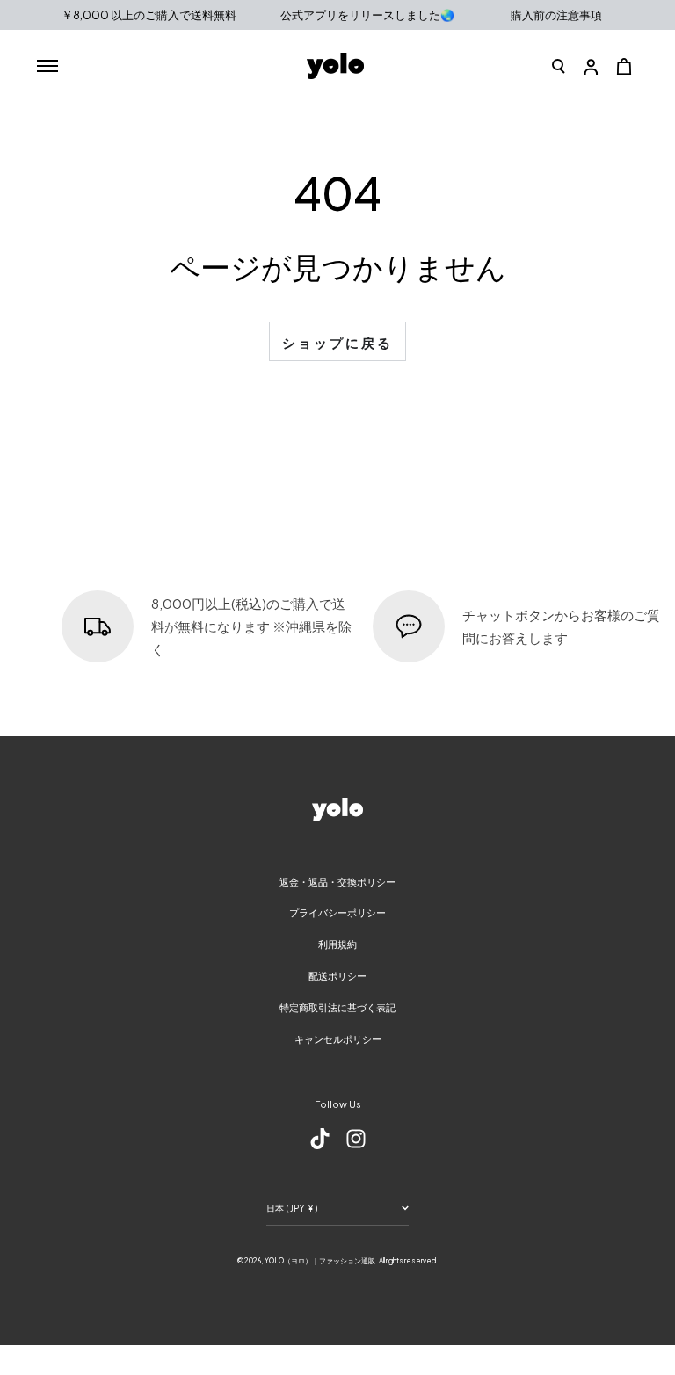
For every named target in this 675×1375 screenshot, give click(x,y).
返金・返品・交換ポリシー (337, 881)
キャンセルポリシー (337, 1039)
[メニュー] (47, 66)
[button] (558, 66)
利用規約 (337, 944)
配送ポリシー (337, 975)
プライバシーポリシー (337, 912)
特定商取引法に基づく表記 (337, 1007)
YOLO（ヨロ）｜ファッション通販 (320, 1260)
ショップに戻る (337, 342)
